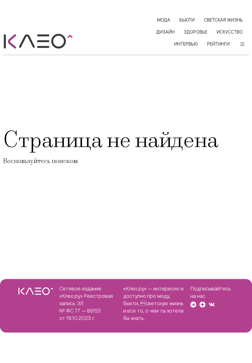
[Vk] (212, 304)
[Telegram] (193, 304)
